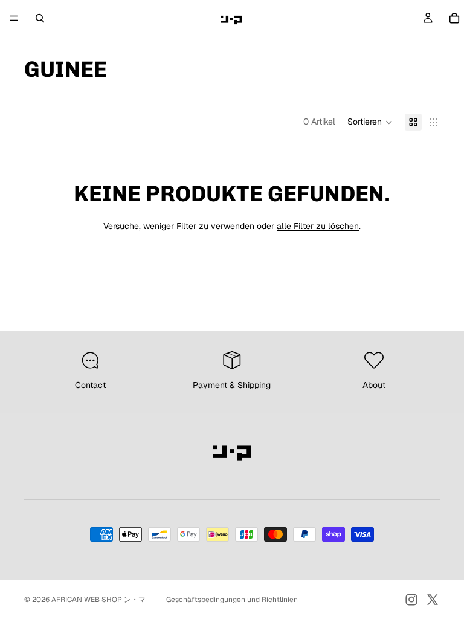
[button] (370, 122)
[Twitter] (432, 599)
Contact (90, 385)
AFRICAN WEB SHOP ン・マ (98, 599)
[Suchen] (40, 18)
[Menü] (14, 18)
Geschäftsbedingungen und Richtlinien (232, 599)
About (373, 385)
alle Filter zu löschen (318, 226)
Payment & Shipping (232, 385)
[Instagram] (411, 599)
